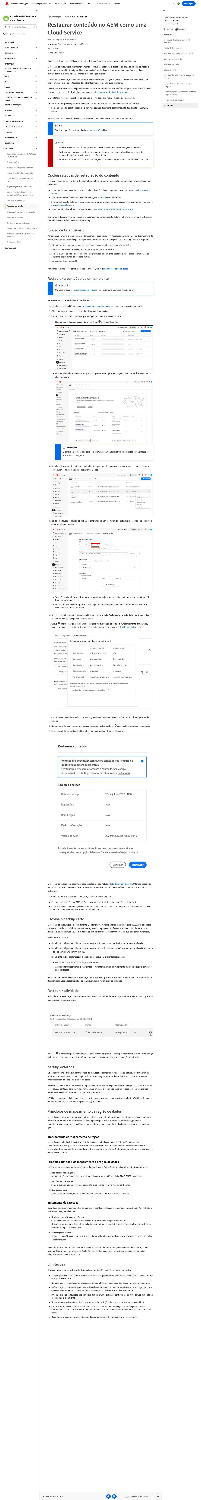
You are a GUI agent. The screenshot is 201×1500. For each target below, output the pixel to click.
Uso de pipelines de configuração (19, 223)
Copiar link (182, 29)
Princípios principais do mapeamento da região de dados (181, 93)
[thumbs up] (108, 1496)
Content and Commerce (14, 121)
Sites (7, 76)
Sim (169, 23)
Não (176, 23)
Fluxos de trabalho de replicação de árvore (20, 179)
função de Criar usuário (172, 48)
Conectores (9, 143)
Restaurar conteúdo (15, 206)
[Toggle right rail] (164, 10)
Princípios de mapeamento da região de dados (179, 76)
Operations (59, 48)
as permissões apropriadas (85, 289)
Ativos (7, 82)
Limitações (168, 105)
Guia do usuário (79, 16)
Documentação (54, 16)
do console (63, 204)
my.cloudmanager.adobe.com (95, 306)
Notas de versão (11, 48)
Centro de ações (13, 162)
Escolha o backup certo (173, 59)
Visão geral (9, 42)
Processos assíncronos (15, 217)
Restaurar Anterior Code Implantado (111, 92)
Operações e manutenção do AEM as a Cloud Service (21, 155)
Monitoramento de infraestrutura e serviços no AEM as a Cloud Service (20, 193)
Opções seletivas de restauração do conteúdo (177, 41)
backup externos (170, 70)
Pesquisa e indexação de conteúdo (20, 167)
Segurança (9, 53)
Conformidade (10, 248)
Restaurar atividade (171, 64)
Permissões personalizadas (116, 268)
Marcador (170, 29)
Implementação (11, 138)
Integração (9, 64)
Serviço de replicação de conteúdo (20, 173)
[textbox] (20, 26)
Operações (9, 148)
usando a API (94, 130)
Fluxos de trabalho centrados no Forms (18, 98)
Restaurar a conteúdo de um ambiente (178, 53)
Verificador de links (14, 242)
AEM (67, 16)
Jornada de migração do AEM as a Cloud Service (18, 70)
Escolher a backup (128, 627)
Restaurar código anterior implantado (21, 212)
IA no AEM (8, 110)
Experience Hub (10, 58)
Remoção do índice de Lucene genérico (22, 228)
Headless (8, 132)
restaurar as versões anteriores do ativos (115, 209)
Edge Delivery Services (13, 127)
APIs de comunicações (13, 105)
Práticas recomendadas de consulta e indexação (21, 235)
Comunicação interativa (14, 93)
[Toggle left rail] (37, 10)
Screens (8, 116)
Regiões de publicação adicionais (19, 186)
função (103, 197)
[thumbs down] (114, 1496)
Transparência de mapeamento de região (179, 85)
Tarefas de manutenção (15, 200)
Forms (7, 87)
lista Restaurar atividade (121, 883)
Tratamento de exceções (175, 100)
